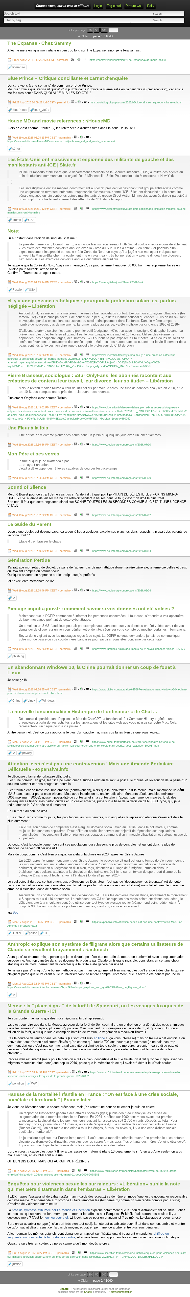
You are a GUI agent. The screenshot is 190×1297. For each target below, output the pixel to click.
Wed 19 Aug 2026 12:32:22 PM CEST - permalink (41, 515)
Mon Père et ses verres (33, 453)
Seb (15, 912)
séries (16, 148)
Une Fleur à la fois (27, 427)
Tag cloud (114, 6)
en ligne (99, 1038)
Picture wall (134, 6)
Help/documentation (120, 1291)
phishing (18, 656)
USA (31, 220)
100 (104, 30)
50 (96, 30)
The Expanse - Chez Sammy (39, 43)
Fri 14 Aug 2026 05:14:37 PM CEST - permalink (40, 1072)
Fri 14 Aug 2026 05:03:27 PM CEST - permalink (40, 1252)
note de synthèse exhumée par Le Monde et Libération (51, 1210)
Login (98, 6)
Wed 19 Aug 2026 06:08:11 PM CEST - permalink (41, 137)
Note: (13, 231)
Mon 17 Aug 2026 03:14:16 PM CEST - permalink (41, 741)
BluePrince (19, 110)
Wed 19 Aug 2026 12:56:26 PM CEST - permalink (41, 355)
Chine (16, 700)
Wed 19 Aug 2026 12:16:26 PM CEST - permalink (41, 648)
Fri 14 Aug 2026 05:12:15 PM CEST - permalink (40, 1170)
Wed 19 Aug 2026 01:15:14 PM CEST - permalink (41, 282)
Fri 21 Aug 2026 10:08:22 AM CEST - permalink (40, 102)
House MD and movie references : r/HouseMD (59, 120)
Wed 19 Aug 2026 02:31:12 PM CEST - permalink (41, 208)
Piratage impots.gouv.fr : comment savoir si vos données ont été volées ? (90, 608)
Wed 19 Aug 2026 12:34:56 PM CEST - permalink (41, 477)
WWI (34, 1083)
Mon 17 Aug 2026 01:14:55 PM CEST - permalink (41, 921)
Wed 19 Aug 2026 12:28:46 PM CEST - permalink (41, 590)
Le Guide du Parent (29, 524)
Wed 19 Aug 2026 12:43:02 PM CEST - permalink (41, 407)
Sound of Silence (26, 487)
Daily (150, 6)
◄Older (82, 36)
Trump (16, 220)
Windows (48, 700)
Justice (17, 933)
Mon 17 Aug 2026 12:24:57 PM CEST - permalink (41, 983)
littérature (18, 67)
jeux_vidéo (41, 110)
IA (13, 598)
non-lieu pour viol (56, 1217)
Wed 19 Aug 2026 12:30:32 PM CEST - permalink (41, 550)
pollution (18, 1083)
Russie (17, 289)
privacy (27, 753)
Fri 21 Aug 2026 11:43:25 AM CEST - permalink (40, 59)
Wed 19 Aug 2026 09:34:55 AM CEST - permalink (41, 689)
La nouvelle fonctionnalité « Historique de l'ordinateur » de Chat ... (82, 711)
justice (16, 1264)
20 (90, 30)
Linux (31, 700)
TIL (46, 933)
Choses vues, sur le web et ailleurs (62, 6)
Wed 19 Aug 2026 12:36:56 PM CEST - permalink (41, 444)
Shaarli (64, 1288)
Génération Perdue (28, 560)
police (33, 933)
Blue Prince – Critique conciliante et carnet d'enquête (67, 78)
